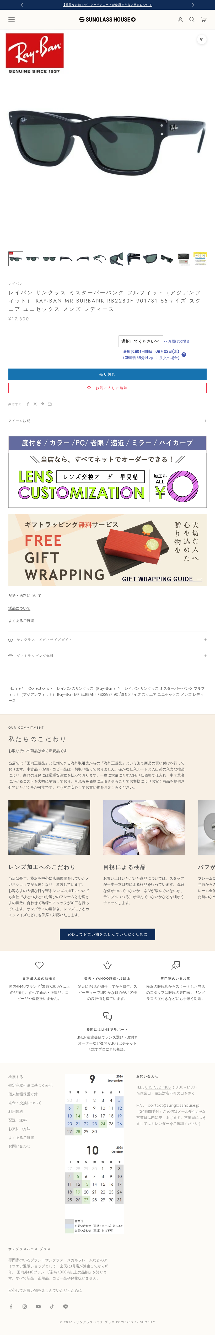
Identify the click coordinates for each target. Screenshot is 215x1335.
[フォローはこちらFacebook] (11, 1306)
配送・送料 (17, 1120)
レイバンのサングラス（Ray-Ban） (87, 688)
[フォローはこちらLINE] (65, 1306)
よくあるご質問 (21, 620)
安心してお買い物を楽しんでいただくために (107, 934)
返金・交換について (24, 1102)
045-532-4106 (158, 1087)
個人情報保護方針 (23, 1094)
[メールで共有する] (50, 404)
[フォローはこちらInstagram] (24, 1306)
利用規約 (15, 1111)
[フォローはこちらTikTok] (52, 1306)
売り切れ (107, 374)
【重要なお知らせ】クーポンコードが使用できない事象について (107, 5)
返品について (19, 608)
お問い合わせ (19, 1146)
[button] (183, 354)
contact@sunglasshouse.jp (174, 1105)
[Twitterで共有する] (35, 404)
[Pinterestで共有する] (42, 404)
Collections (38, 688)
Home (15, 688)
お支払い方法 (19, 1128)
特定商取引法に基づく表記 (30, 1085)
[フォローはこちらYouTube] (38, 1306)
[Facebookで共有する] (28, 404)
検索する (15, 1076)
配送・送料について (24, 595)
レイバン (15, 283)
